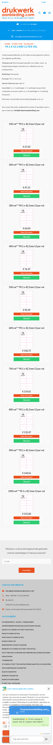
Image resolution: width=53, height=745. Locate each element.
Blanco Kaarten (9, 672)
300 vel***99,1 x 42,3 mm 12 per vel (26, 205)
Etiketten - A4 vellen (22, 44)
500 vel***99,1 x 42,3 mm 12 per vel (26, 287)
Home (7, 44)
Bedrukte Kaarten (10, 676)
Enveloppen (7, 656)
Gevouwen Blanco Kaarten (14, 668)
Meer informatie (26, 151)
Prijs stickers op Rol (11, 633)
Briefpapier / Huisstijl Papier (14, 645)
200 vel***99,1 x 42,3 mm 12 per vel (26, 164)
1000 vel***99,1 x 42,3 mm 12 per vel (26, 491)
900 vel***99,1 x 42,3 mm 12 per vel (26, 450)
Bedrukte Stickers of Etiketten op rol (19, 649)
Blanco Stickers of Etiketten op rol (18, 630)
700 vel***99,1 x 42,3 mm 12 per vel (26, 368)
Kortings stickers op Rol (13, 637)
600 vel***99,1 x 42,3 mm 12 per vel (26, 328)
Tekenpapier (7, 660)
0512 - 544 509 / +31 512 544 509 (17, 596)
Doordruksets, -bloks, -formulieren (18, 622)
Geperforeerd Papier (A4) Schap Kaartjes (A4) (21, 626)
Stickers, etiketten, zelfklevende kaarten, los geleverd (26, 664)
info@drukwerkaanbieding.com (28, 37)
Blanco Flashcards (10, 679)
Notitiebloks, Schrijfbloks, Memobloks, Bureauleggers (26, 653)
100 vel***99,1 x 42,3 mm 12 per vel (26, 124)
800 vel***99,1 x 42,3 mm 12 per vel (26, 409)
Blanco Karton (9, 641)
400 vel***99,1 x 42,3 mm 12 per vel (26, 246)
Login (43, 2)
